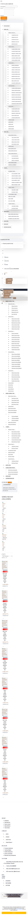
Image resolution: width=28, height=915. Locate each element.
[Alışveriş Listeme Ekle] (4, 588)
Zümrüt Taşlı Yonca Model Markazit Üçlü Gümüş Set (5, 754)
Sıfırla (10, 482)
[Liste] (4, 554)
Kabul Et (14, 912)
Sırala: (3, 556)
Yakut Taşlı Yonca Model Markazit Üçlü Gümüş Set (5, 786)
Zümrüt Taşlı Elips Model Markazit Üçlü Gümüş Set (5, 608)
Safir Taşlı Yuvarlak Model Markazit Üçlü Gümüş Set (5, 578)
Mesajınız (2, 15)
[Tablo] (2, 554)
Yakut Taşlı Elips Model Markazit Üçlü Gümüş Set (5, 665)
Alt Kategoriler (6, 484)
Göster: (3, 557)
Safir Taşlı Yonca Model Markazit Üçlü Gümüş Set (5, 724)
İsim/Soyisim (3, 6)
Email (1, 8)
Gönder (4, 18)
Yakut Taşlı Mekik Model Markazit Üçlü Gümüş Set (5, 695)
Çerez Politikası (19, 909)
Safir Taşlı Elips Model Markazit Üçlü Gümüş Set (5, 636)
